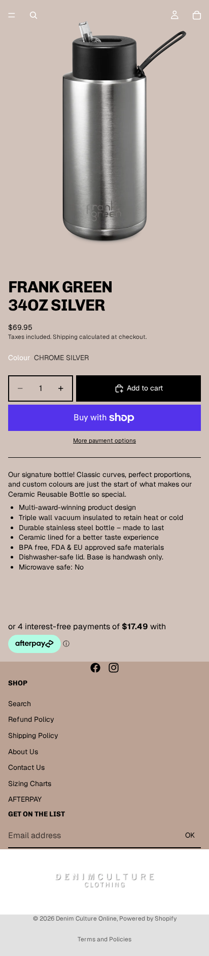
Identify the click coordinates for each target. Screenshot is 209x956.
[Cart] (197, 15)
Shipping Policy (33, 735)
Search (19, 703)
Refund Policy (31, 719)
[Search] (33, 15)
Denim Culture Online (86, 919)
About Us (23, 751)
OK (190, 835)
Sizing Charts (29, 783)
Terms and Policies (104, 939)
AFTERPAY (25, 799)
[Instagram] (114, 668)
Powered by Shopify (148, 919)
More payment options (104, 440)
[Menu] (11, 15)
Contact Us (26, 767)
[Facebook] (95, 668)
